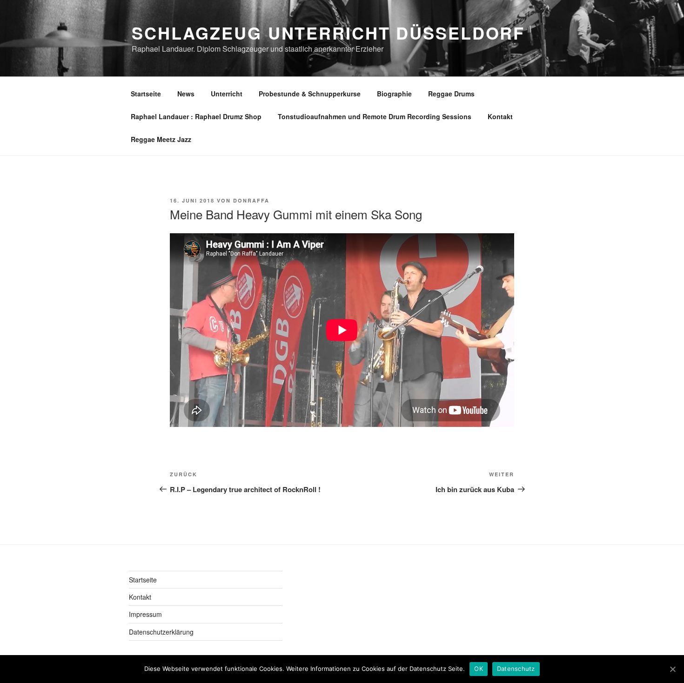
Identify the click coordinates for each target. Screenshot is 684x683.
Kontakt (500, 116)
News (185, 93)
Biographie (394, 93)
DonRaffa (251, 200)
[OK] (672, 669)
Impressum (145, 614)
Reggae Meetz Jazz (161, 139)
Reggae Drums (451, 93)
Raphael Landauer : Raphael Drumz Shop (196, 116)
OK (478, 668)
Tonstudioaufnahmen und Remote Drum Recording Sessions (374, 116)
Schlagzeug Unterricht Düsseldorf (328, 32)
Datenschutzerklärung (161, 631)
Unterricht (226, 93)
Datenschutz (516, 668)
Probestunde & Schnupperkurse (310, 93)
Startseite (146, 93)
